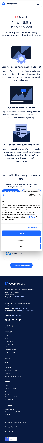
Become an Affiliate (11, 397)
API (6, 347)
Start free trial (12, 192)
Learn (7, 358)
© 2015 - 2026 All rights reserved (16, 422)
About (7, 382)
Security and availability (13, 412)
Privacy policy (9, 431)
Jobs (6, 391)
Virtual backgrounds (11, 370)
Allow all (21, 233)
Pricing (7, 339)
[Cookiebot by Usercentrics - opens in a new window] (27, 195)
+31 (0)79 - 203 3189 (26, 311)
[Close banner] (40, 194)
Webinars (8, 368)
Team (6, 386)
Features (8, 336)
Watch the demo (10, 350)
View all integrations (22, 265)
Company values (10, 388)
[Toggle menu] (38, 3)
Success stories (10, 352)
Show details (32, 227)
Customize (20, 240)
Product (8, 332)
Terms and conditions (12, 427)
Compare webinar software (14, 376)
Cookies (7, 415)
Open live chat (17, 315)
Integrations (9, 341)
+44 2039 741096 (21, 308)
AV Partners (9, 400)
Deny (21, 246)
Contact (7, 394)
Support (8, 405)
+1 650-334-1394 (18, 297)
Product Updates (10, 344)
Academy (8, 365)
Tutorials (7, 373)
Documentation (33, 192)
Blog (6, 362)
